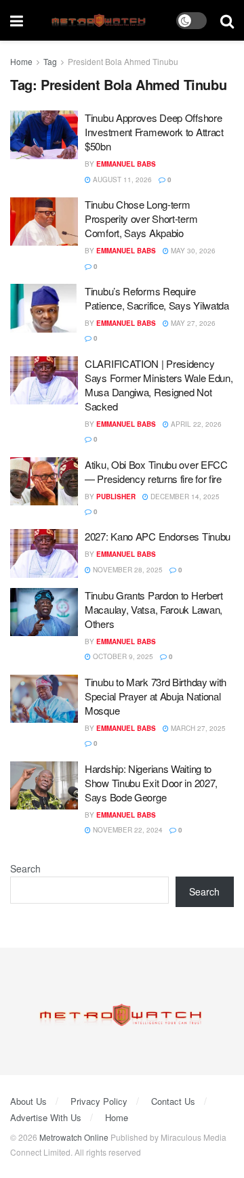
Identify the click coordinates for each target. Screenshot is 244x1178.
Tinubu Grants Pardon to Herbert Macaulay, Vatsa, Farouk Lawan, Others (154, 609)
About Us (28, 1101)
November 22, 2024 (127, 830)
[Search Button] (227, 20)
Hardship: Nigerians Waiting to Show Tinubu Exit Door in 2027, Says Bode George (151, 782)
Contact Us (173, 1101)
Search (25, 868)
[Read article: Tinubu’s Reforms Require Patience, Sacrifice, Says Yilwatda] (44, 308)
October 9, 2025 (122, 656)
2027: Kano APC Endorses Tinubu (157, 536)
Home (21, 61)
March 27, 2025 (197, 728)
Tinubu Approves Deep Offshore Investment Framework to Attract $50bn (154, 131)
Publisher (116, 496)
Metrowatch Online (73, 1137)
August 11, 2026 (121, 179)
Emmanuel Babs (126, 164)
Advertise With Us (45, 1117)
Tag (50, 61)
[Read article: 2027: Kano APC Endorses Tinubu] (44, 553)
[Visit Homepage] (100, 20)
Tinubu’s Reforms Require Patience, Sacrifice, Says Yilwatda (157, 298)
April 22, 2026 (195, 424)
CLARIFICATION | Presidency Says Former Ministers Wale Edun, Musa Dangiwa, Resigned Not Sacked (158, 384)
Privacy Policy (98, 1101)
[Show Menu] (16, 20)
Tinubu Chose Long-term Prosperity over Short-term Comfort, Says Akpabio (141, 218)
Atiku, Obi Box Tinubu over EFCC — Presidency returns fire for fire (156, 471)
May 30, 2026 (192, 250)
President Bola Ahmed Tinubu (123, 61)
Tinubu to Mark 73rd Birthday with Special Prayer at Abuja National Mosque (155, 696)
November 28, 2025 (127, 569)
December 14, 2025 (184, 496)
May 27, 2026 (192, 323)
